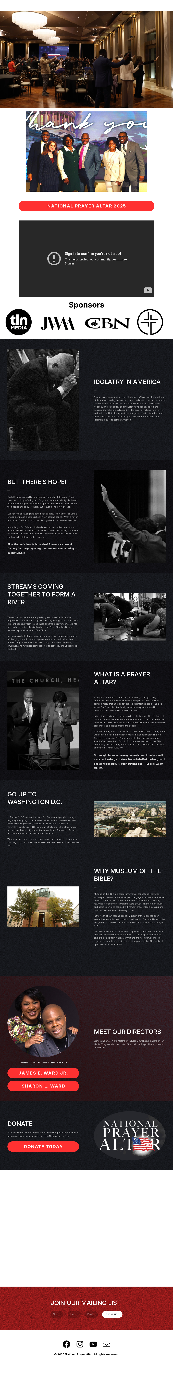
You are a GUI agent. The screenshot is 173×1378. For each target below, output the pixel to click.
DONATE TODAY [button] (43, 1146)
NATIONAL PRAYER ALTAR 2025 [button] (86, 205)
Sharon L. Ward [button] (43, 1086)
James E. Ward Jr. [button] (43, 1073)
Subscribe (112, 1314)
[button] (66, 1344)
